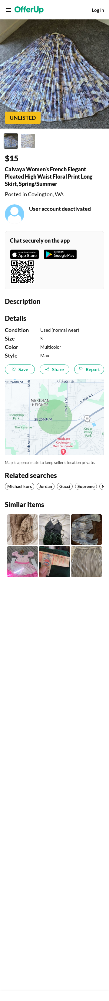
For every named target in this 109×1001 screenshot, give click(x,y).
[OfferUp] (29, 10)
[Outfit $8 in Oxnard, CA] (86, 561)
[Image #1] (11, 141)
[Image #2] (28, 141)
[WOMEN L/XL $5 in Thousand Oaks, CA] (86, 529)
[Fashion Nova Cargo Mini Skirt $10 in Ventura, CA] (22, 529)
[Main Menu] (8, 10)
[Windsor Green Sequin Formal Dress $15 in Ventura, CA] (54, 529)
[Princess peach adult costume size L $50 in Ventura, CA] (22, 561)
